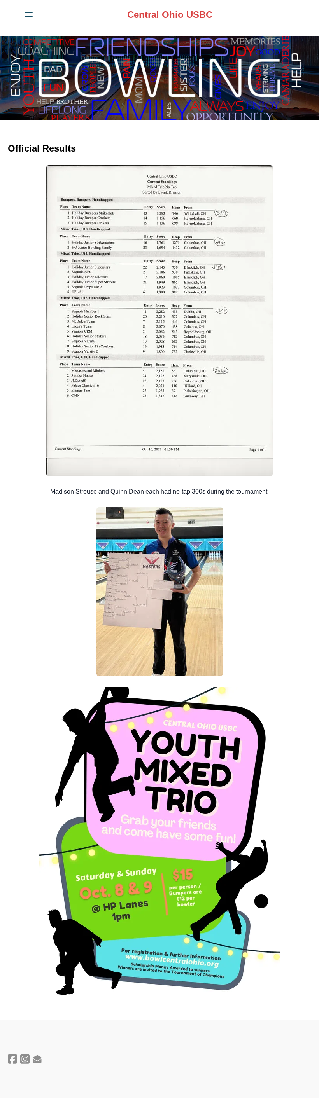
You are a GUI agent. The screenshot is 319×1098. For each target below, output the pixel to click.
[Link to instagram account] (25, 1059)
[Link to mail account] (37, 1059)
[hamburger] (29, 14)
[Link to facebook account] (12, 1059)
